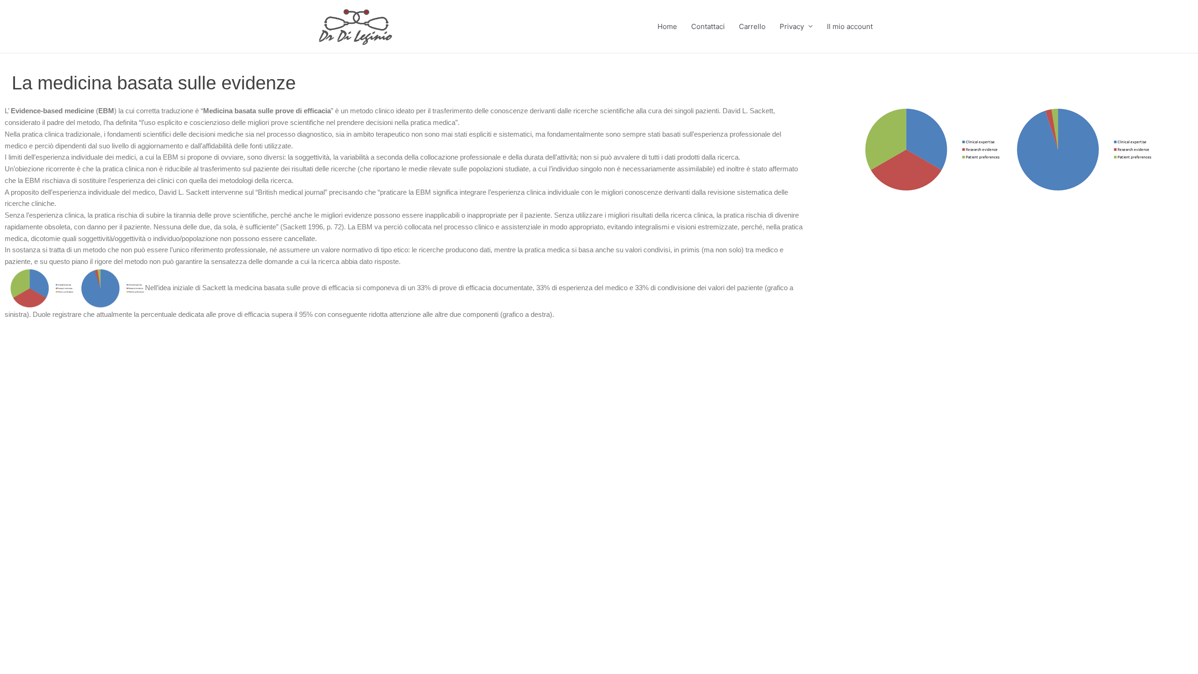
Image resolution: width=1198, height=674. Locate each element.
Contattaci (708, 26)
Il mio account (850, 26)
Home (667, 26)
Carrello (752, 26)
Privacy (792, 26)
